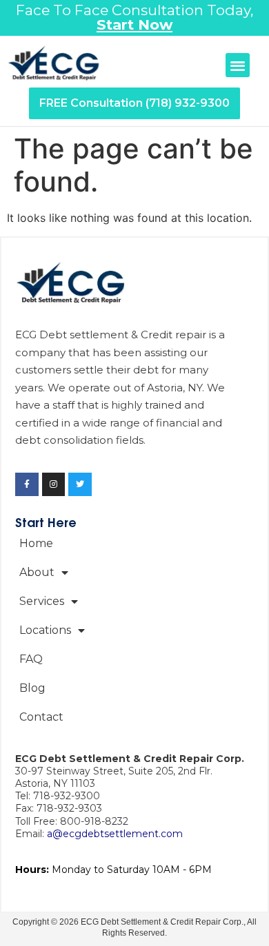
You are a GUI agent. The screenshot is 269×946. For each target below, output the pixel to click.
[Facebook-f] (27, 484)
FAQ (31, 659)
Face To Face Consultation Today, (134, 17)
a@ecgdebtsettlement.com (115, 833)
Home (36, 543)
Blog (32, 688)
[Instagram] (54, 484)
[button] (238, 65)
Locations (45, 630)
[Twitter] (80, 484)
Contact (41, 716)
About (36, 572)
